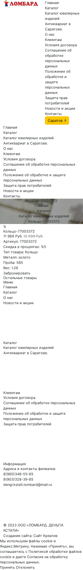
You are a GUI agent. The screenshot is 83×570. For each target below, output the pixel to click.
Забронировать (16, 273)
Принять (7, 567)
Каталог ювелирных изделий (28, 138)
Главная (52, 2)
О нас (50, 34)
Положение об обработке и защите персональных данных (57, 82)
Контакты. (53, 113)
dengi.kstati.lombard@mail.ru (27, 484)
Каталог (52, 8)
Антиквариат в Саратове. (25, 143)
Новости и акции (60, 108)
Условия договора (61, 45)
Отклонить (25, 567)
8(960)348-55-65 (18, 474)
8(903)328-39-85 (18, 479)
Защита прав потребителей (27, 185)
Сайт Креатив (45, 535)
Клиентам (53, 39)
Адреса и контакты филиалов (29, 468)
